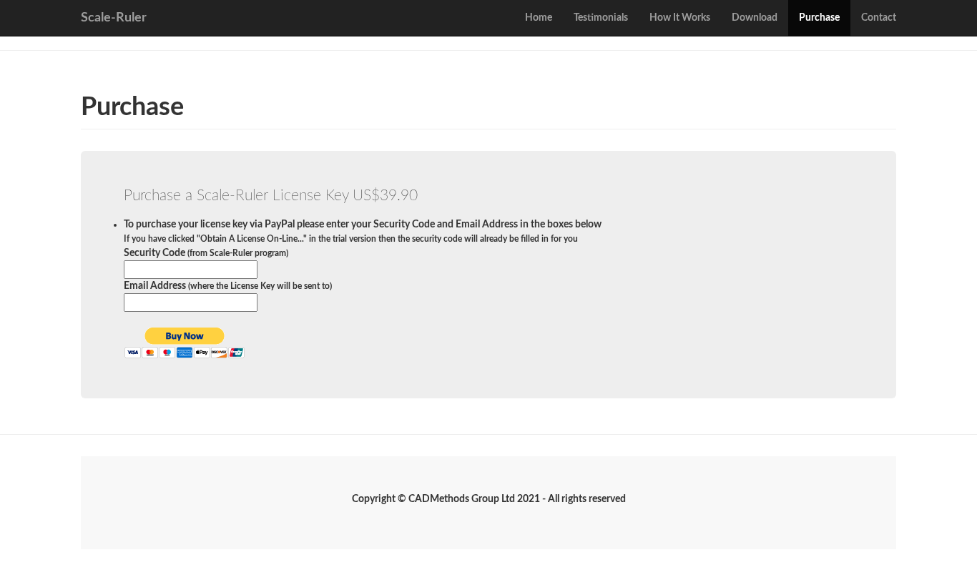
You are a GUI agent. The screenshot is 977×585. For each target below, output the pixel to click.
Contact (878, 18)
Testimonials (601, 18)
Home (538, 18)
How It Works (679, 18)
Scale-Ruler (114, 17)
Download (754, 18)
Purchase (819, 18)
